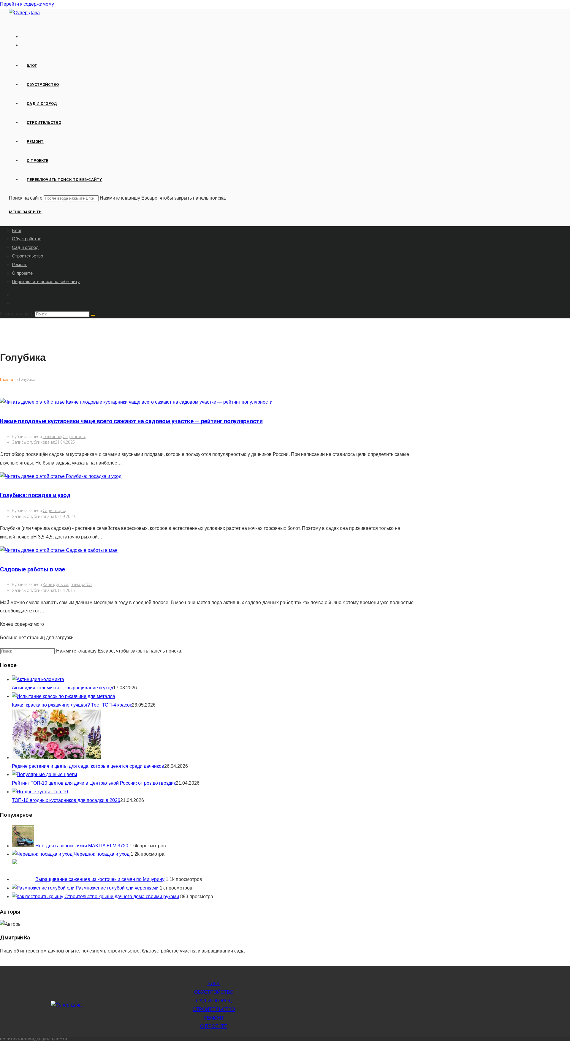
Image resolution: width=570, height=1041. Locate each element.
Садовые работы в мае (32, 569)
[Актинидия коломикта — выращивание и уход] (38, 679)
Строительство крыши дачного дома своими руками (121, 896)
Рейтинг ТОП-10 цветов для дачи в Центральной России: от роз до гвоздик (94, 783)
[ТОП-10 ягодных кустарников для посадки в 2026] (40, 791)
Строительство (27, 255)
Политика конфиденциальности (33, 1039)
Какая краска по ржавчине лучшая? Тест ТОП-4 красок (72, 704)
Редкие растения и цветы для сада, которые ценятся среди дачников (88, 766)
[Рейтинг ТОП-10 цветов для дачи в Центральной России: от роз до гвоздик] (44, 774)
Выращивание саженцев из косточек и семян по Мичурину (99, 879)
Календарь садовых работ (67, 584)
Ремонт (19, 264)
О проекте (22, 273)
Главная (7, 379)
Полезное (52, 436)
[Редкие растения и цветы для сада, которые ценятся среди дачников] (56, 757)
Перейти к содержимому (27, 4)
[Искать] (93, 315)
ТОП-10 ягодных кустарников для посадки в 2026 (66, 800)
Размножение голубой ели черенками (117, 887)
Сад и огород (25, 247)
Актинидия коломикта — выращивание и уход (62, 687)
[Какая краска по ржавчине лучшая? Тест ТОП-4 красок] (63, 696)
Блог (16, 230)
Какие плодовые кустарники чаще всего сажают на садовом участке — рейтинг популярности (131, 421)
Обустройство (26, 238)
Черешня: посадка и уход (101, 854)
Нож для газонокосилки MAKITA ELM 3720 (81, 845)
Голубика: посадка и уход (35, 495)
